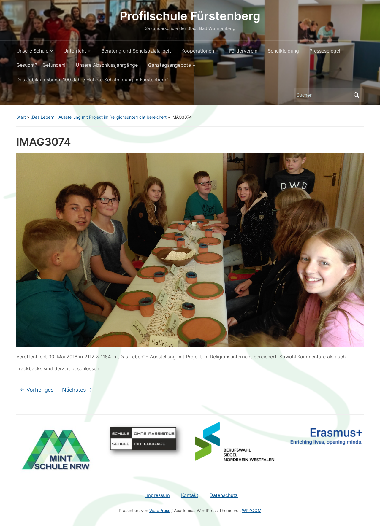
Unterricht (75, 51)
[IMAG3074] (190, 250)
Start (21, 117)
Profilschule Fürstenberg (190, 16)
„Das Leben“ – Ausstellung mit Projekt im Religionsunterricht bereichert (99, 117)
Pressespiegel (324, 51)
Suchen (356, 95)
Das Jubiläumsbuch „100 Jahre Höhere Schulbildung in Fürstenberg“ (92, 79)
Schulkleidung (283, 51)
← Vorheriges (36, 390)
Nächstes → (77, 390)
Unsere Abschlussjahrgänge (107, 65)
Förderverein (243, 51)
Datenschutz (224, 495)
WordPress (159, 510)
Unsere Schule (32, 51)
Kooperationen (197, 51)
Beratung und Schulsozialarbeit (136, 51)
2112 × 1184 (97, 357)
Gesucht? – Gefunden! (40, 65)
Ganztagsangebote (169, 65)
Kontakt (189, 495)
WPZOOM (251, 510)
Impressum (157, 495)
